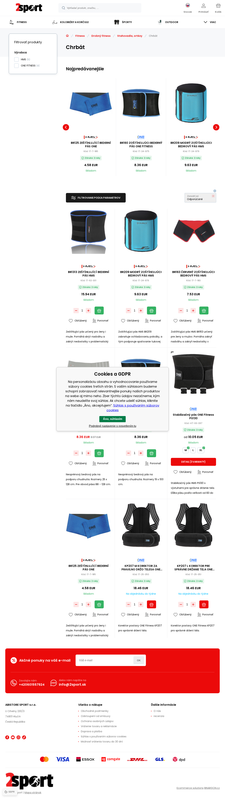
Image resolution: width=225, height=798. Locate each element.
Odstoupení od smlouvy (95, 716)
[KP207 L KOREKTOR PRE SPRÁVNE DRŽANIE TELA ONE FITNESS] (193, 525)
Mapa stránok (33, 792)
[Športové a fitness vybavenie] (67, 35)
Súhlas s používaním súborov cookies (103, 736)
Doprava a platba (91, 731)
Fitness (80, 36)
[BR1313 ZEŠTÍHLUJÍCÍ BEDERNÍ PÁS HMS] (88, 231)
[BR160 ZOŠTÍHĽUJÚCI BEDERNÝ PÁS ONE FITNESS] (141, 103)
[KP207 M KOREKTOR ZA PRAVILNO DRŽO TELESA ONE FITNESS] (140, 525)
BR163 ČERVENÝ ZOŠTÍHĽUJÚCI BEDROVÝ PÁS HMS (193, 273)
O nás (157, 711)
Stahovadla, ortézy (129, 36)
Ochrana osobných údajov (97, 721)
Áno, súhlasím (112, 418)
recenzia (159, 716)
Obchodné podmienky (94, 711)
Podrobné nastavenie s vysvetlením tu (112, 425)
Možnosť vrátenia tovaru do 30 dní (102, 741)
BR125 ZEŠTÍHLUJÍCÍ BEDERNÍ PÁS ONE (91, 144)
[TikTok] (24, 737)
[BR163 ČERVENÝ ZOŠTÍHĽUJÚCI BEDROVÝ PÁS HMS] (193, 231)
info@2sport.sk (72, 684)
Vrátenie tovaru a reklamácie (99, 726)
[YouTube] (13, 737)
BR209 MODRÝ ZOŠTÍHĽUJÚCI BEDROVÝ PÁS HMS (191, 144)
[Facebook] (7, 737)
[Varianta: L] (193, 391)
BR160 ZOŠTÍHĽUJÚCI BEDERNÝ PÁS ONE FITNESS (141, 144)
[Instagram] (18, 737)
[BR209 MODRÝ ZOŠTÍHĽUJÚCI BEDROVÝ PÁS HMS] (191, 103)
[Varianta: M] (183, 391)
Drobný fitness (101, 36)
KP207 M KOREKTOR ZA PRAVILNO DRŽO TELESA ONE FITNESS (140, 567)
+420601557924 (31, 684)
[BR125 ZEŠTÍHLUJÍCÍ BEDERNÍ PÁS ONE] (90, 103)
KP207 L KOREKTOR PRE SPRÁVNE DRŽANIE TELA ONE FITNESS (193, 567)
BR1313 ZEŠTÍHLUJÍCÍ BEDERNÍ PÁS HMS (88, 273)
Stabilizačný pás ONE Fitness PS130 (193, 416)
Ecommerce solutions (190, 788)
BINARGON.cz (212, 788)
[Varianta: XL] (203, 391)
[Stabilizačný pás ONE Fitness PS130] (193, 373)
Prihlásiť (138, 660)
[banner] (29, 8)
